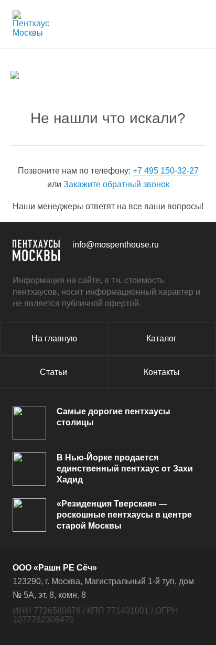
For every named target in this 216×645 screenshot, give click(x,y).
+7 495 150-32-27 (166, 170)
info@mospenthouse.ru (115, 244)
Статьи (53, 372)
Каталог (161, 338)
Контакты (162, 372)
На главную (54, 338)
